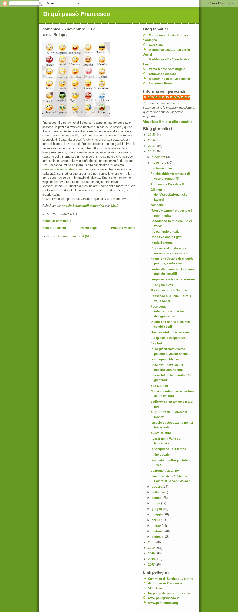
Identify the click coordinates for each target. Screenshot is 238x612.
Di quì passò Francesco (76, 13)
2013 (151, 146)
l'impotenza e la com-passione (173, 279)
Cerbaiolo (156, 45)
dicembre (159, 157)
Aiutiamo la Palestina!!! (167, 184)
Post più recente (54, 228)
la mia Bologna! (162, 242)
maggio (158, 514)
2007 (151, 564)
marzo (157, 525)
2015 (151, 134)
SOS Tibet (155, 588)
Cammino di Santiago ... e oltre (170, 578)
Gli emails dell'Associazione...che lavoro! (169, 194)
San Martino (159, 386)
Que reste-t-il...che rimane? (170, 332)
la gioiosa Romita (161, 83)
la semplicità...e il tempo (168, 449)
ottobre (157, 486)
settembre (159, 492)
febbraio (158, 531)
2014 (151, 140)
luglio (156, 503)
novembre (159, 162)
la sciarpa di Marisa (165, 359)
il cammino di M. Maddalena (169, 79)
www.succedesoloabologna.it (63, 169)
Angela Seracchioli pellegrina (169, 97)
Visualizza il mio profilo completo (167, 121)
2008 (151, 559)
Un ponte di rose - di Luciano (169, 593)
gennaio (158, 536)
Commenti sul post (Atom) (75, 236)
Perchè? (156, 343)
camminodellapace (162, 74)
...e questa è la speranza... (169, 338)
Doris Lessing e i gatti (166, 237)
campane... (158, 205)
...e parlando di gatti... (166, 231)
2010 (151, 548)
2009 (151, 553)
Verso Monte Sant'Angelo (167, 69)
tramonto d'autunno (165, 470)
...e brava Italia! (162, 168)
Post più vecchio (123, 228)
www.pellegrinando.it (163, 598)
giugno (157, 509)
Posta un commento (56, 221)
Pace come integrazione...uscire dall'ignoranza (167, 311)
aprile (156, 520)
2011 (151, 542)
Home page (88, 228)
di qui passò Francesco (165, 583)
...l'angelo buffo (162, 285)
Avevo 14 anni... (162, 433)
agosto (157, 497)
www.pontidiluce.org (163, 603)
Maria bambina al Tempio (169, 290)
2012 (151, 151)
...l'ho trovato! (161, 454)
